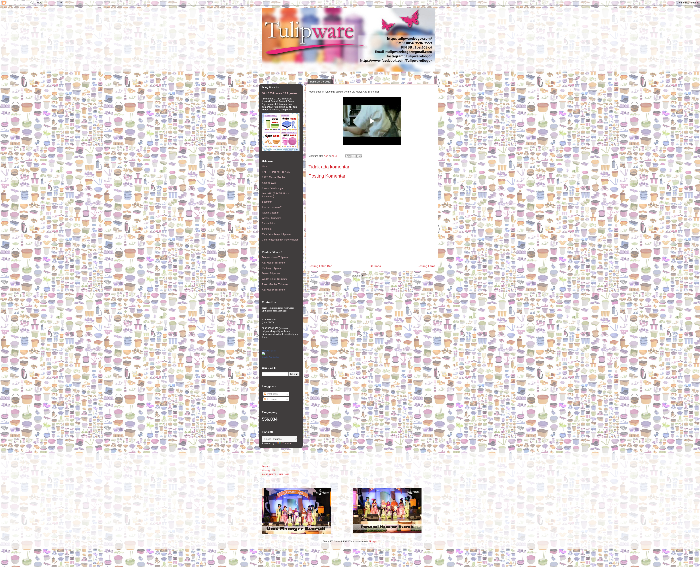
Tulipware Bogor (269, 351)
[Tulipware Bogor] (263, 354)
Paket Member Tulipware (275, 284)
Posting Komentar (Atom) (378, 275)
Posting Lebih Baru (320, 266)
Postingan (272, 394)
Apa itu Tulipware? (271, 207)
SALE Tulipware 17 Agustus (279, 93)
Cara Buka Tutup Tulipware (276, 234)
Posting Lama (426, 266)
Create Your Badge (270, 357)
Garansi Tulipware (271, 218)
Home (265, 166)
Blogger (372, 541)
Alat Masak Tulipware (273, 289)
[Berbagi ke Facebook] (357, 156)
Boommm (267, 201)
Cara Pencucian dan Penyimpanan (280, 239)
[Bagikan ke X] (353, 156)
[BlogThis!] (350, 156)
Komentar (271, 399)
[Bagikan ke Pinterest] (360, 156)
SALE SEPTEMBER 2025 (276, 172)
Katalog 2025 (269, 182)
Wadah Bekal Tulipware (274, 279)
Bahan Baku (268, 223)
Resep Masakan (270, 212)
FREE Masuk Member (273, 177)
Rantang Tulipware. (272, 268)
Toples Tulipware (271, 273)
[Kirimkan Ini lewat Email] (347, 156)
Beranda (375, 266)
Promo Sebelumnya (272, 188)
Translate (287, 443)
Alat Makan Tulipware (273, 262)
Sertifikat (266, 228)
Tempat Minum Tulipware (275, 257)
